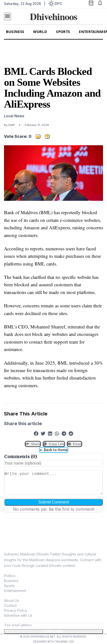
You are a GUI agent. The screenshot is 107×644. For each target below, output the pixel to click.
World (40, 31)
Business (15, 31)
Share (35, 444)
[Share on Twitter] (43, 433)
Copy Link (56, 444)
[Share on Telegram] (63, 433)
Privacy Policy (15, 610)
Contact (10, 605)
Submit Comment (53, 502)
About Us (11, 600)
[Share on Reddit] (70, 433)
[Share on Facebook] (36, 433)
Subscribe (53, 631)
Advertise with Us (18, 615)
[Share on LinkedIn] (50, 433)
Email (77, 444)
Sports (63, 31)
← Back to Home (54, 450)
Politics (9, 576)
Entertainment (15, 590)
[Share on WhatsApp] (56, 433)
